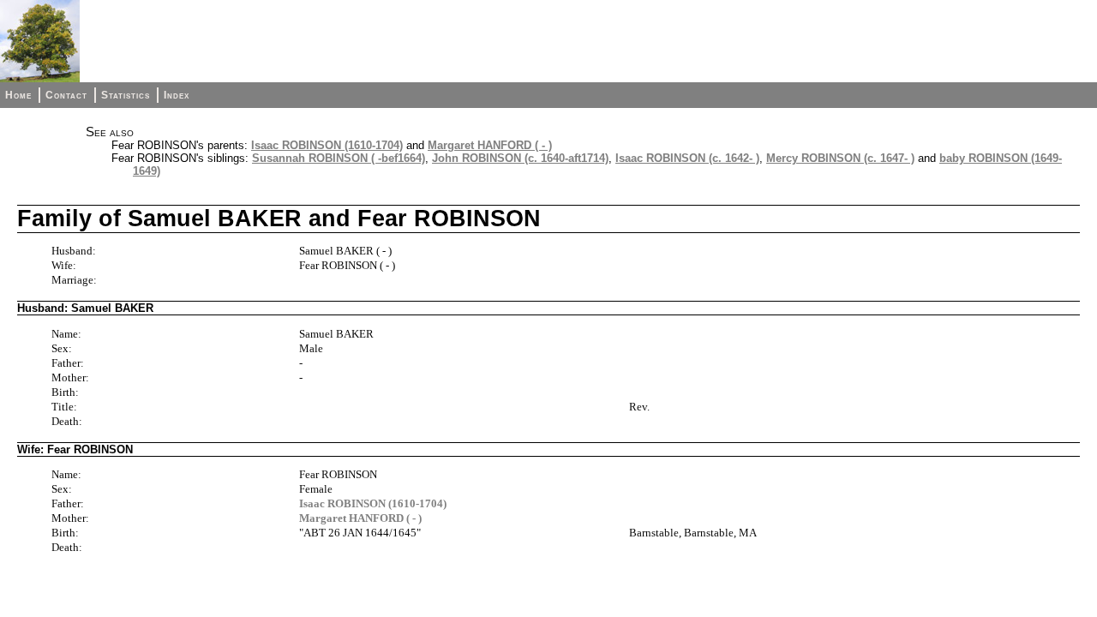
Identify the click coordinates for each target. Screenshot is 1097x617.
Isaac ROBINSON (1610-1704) (327, 145)
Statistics (125, 95)
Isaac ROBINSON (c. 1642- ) (687, 158)
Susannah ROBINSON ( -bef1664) (338, 158)
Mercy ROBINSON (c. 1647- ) (840, 158)
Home (18, 95)
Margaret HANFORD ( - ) (490, 145)
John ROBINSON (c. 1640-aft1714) (520, 158)
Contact (66, 95)
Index (176, 95)
